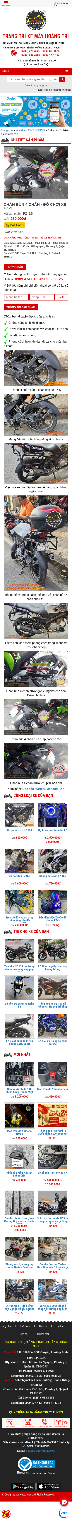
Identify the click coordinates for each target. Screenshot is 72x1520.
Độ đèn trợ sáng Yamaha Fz (19, 1005)
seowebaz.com (24, 1494)
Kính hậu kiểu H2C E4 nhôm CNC (19, 1174)
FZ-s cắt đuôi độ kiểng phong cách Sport (19, 1042)
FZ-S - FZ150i (36, 130)
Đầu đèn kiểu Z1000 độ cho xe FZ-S (52, 919)
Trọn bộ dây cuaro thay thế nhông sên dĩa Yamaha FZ (19, 920)
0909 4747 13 (26, 279)
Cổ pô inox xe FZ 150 (19, 830)
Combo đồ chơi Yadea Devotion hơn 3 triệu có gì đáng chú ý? (52, 1267)
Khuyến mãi (43, 1334)
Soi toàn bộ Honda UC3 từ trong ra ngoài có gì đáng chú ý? (52, 1221)
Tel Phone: (25, 1370)
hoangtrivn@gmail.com (40, 1450)
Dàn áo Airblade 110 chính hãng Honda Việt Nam (19, 1092)
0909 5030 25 (51, 279)
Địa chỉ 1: (10, 1352)
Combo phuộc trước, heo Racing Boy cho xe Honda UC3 (19, 1221)
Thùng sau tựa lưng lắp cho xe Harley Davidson (19, 1265)
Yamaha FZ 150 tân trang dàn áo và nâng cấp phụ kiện (19, 969)
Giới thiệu (25, 1326)
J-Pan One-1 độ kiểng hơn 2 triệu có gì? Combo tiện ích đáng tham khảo (19, 1308)
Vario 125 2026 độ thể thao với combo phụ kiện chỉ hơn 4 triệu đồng (52, 1308)
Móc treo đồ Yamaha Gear (52, 1089)
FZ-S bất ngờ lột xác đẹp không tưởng (52, 967)
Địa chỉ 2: (8, 1380)
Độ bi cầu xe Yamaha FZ (52, 830)
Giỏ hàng (64, 3)
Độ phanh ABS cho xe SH (53, 1172)
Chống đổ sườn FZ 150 (52, 876)
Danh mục (5, 6)
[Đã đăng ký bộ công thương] (36, 1463)
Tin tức (60, 1326)
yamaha (20, 130)
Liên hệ (23, 1334)
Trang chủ (7, 130)
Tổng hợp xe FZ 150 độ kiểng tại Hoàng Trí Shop (53, 1005)
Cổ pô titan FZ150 (19, 876)
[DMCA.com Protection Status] (36, 1472)
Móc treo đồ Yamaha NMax (19, 1132)
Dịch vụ (43, 1326)
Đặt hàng (17, 225)
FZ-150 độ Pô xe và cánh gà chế (52, 1042)
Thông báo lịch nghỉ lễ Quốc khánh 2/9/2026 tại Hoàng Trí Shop (52, 1133)
